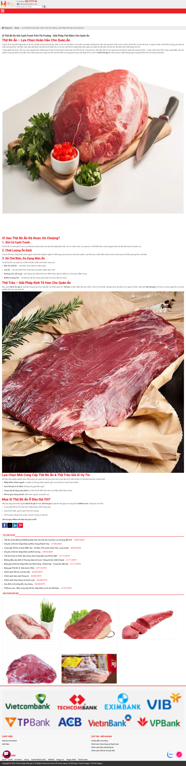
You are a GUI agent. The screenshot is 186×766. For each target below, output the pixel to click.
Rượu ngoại (62, 763)
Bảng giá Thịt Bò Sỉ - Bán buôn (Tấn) (25, 568)
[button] (4, 525)
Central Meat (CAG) (38, 760)
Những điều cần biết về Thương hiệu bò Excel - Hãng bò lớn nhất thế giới (40, 560)
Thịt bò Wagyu (84, 763)
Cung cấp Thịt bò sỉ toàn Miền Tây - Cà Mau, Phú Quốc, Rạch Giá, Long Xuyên (42, 548)
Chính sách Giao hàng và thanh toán (25, 580)
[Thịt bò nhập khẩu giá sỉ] (9, 4)
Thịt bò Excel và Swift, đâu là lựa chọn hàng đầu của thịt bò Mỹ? (37, 556)
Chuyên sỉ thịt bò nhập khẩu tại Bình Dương (28, 552)
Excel (4, 760)
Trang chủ (8, 28)
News (17, 28)
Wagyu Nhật (71, 760)
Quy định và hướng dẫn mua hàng (24, 584)
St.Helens (18, 760)
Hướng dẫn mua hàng (99, 741)
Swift (10, 760)
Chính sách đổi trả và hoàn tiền (23, 572)
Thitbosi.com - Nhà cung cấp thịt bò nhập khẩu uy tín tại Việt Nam (37, 588)
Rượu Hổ (53, 763)
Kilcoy (26, 760)
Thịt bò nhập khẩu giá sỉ (25, 763)
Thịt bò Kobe (83, 760)
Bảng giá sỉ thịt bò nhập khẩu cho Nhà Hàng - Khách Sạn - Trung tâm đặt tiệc (42, 564)
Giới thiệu (5, 744)
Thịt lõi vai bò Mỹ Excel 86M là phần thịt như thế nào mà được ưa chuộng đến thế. (44, 540)
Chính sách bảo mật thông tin (22, 576)
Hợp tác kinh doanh (9, 741)
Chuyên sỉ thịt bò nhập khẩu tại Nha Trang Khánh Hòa (32, 544)
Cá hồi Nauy (72, 763)
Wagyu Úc (60, 760)
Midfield (51, 760)
